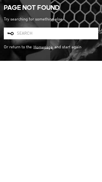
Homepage (43, 47)
